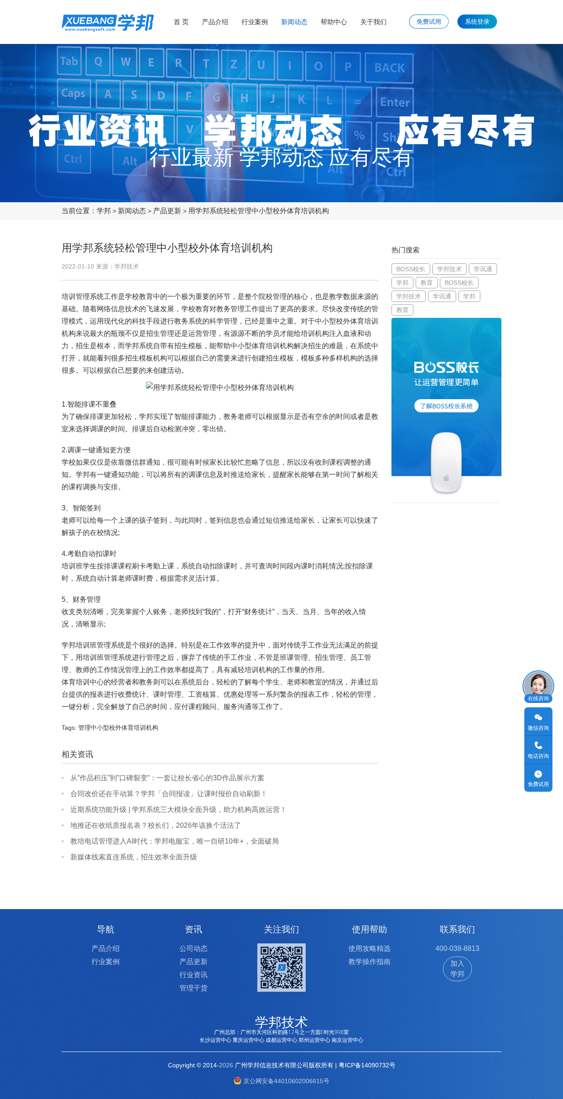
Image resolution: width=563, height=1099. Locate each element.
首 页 (181, 21)
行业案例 (254, 21)
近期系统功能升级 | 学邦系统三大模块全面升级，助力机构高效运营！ (178, 809)
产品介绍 (215, 21)
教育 (426, 282)
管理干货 (193, 988)
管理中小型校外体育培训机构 (118, 727)
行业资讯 (193, 975)
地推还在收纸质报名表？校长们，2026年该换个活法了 (155, 825)
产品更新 (167, 211)
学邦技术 (449, 269)
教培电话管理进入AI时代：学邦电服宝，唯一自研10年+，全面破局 (174, 841)
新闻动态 (294, 21)
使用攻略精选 (369, 948)
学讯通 (483, 269)
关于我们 (373, 21)
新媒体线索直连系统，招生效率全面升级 (133, 857)
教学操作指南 (369, 961)
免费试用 (429, 21)
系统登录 (477, 21)
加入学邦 (457, 969)
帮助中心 (334, 21)
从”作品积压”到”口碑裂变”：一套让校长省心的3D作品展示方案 (167, 778)
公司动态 (193, 948)
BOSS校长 (410, 269)
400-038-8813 (457, 948)
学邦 (104, 211)
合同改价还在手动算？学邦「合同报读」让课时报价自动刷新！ (168, 793)
